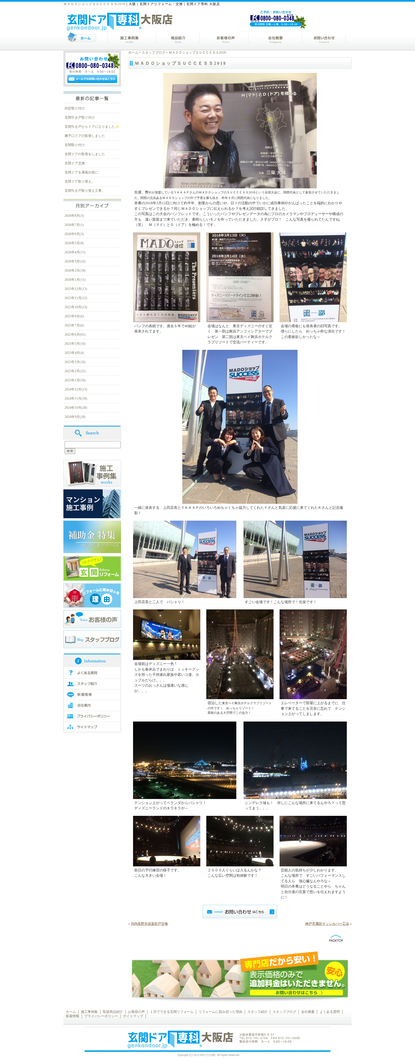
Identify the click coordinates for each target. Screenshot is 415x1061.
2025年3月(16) (75, 362)
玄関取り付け (75, 145)
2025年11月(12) (76, 298)
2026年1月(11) (75, 279)
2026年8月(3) (74, 215)
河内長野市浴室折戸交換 (149, 924)
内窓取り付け (75, 108)
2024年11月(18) (76, 398)
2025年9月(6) (74, 316)
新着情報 (72, 1016)
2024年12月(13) (76, 389)
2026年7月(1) (74, 225)
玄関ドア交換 (75, 163)
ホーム (133, 52)
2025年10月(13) (76, 307)
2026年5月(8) (74, 243)
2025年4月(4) (74, 353)
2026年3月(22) (75, 261)
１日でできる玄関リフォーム (172, 1012)
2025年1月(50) (75, 380)
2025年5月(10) (75, 343)
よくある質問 (330, 1012)
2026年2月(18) (75, 270)
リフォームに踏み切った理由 (220, 1012)
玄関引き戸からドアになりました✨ (92, 126)
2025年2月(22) (75, 371)
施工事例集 (89, 1012)
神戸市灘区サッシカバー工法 (327, 924)
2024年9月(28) (75, 417)
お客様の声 (136, 1012)
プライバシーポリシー (101, 1016)
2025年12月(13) (76, 289)
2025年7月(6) (74, 325)
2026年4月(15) (75, 252)
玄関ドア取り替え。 (80, 181)
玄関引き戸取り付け (80, 117)
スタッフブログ (153, 52)
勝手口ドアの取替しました (85, 136)
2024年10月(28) (76, 407)
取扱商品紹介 (113, 1012)
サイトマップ (133, 1016)
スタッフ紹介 (257, 1012)
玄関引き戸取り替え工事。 (85, 190)
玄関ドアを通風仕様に (81, 172)
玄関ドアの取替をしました (85, 154)
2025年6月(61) (75, 334)
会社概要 (308, 1012)
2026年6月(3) (74, 234)
